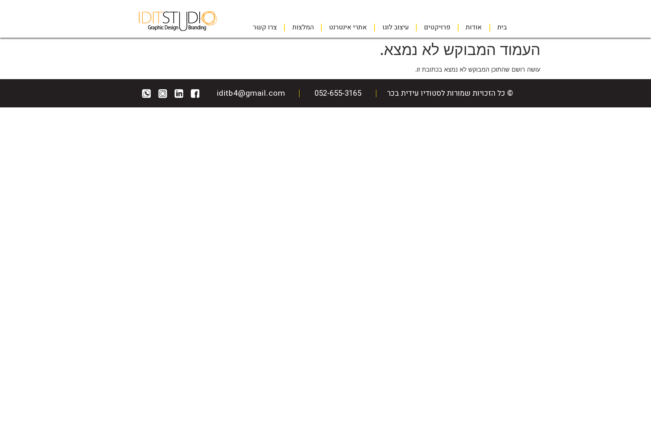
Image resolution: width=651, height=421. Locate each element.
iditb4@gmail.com (251, 93)
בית (502, 27)
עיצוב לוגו (395, 27)
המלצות (303, 27)
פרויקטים (437, 27)
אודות (474, 27)
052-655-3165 (338, 93)
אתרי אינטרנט (348, 27)
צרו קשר (265, 27)
